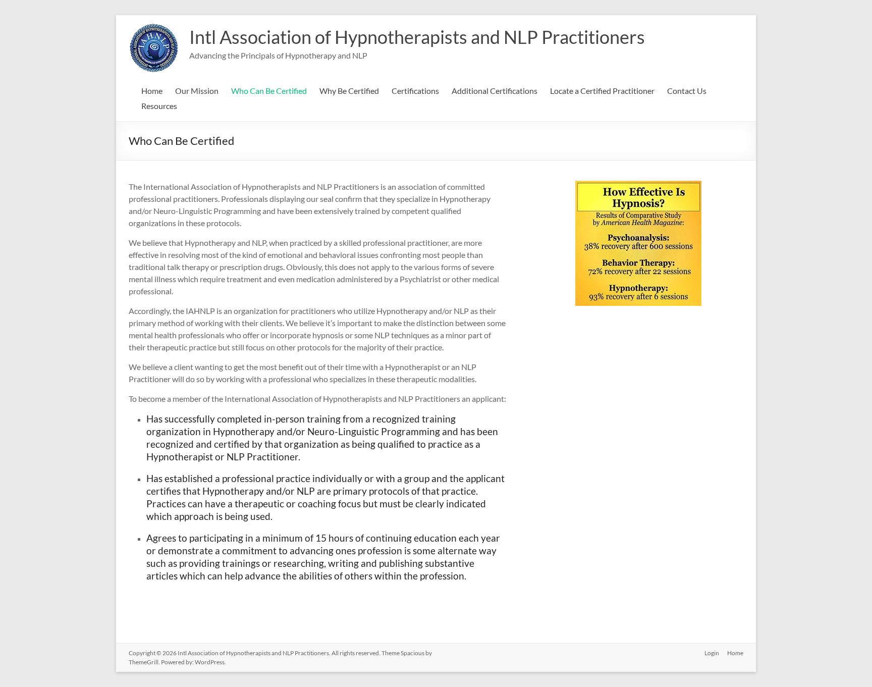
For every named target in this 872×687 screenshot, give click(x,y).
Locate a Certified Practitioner (602, 90)
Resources (159, 106)
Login (711, 653)
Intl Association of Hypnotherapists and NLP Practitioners (417, 37)
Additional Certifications (494, 90)
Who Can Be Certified (269, 90)
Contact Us (686, 90)
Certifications (415, 90)
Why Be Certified (349, 90)
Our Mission (197, 90)
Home (151, 90)
